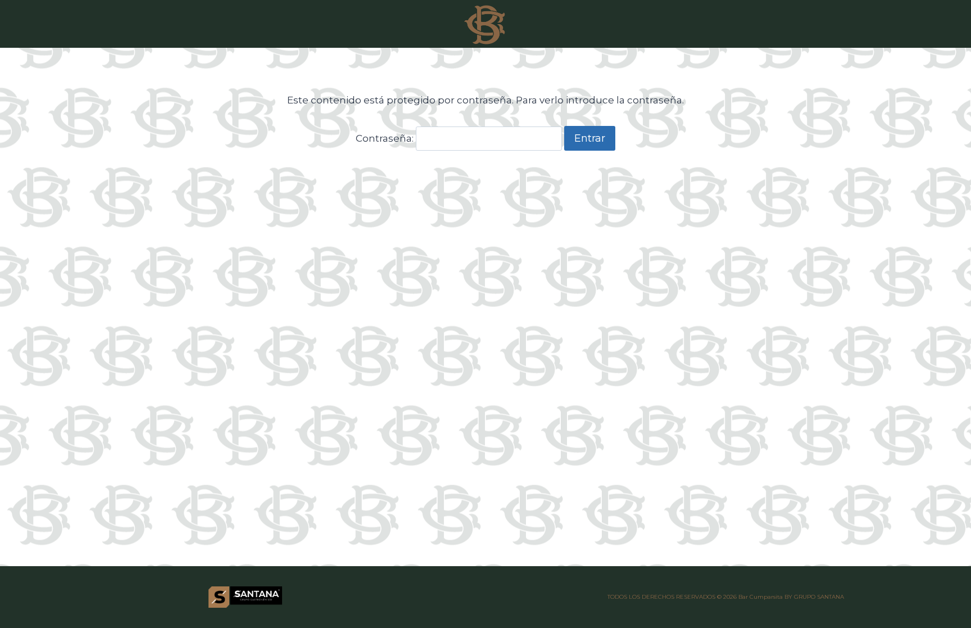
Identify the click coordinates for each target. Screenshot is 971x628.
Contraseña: (386, 138)
